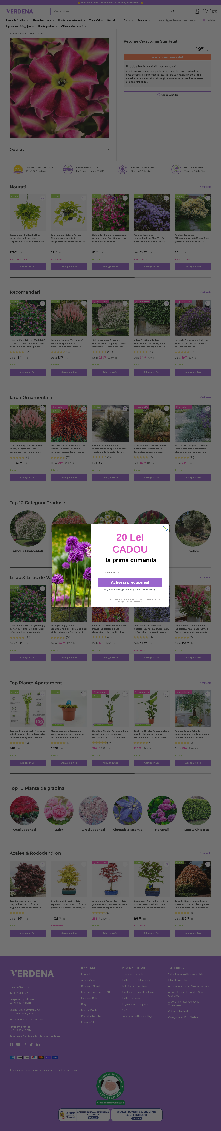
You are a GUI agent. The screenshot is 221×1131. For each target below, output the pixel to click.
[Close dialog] (165, 528)
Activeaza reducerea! (130, 582)
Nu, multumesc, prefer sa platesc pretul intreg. (130, 589)
